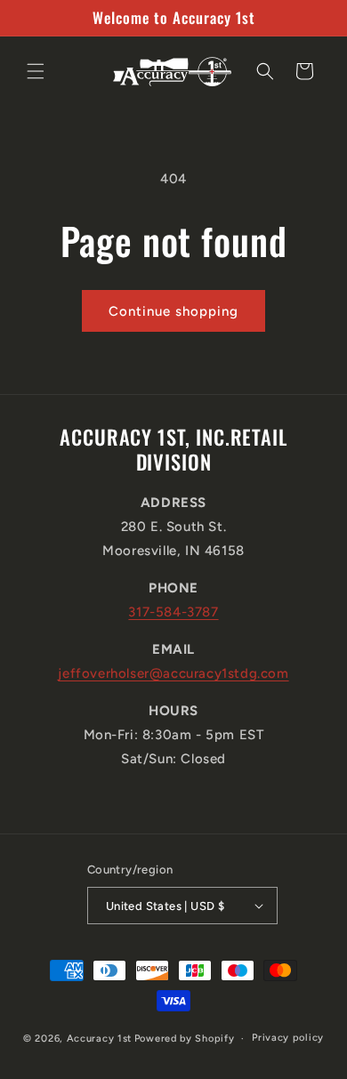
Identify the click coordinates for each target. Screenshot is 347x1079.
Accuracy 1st (99, 1038)
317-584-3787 (173, 612)
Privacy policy (288, 1037)
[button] (35, 71)
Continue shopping (173, 311)
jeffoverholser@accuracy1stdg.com (173, 673)
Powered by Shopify (184, 1038)
